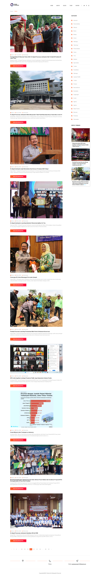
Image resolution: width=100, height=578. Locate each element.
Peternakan (76, 119)
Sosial (74, 98)
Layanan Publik (76, 76)
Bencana (75, 112)
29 (24, 549)
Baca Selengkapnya (18, 65)
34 (40, 549)
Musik (74, 31)
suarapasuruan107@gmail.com (78, 564)
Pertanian (75, 115)
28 (21, 549)
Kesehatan (75, 91)
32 (34, 549)
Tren (74, 55)
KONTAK (77, 5)
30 (27, 549)
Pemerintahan (76, 23)
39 (48, 549)
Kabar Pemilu (76, 108)
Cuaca (74, 52)
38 (45, 549)
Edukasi (75, 59)
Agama (75, 101)
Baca (80, 146)
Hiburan (75, 27)
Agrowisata (76, 62)
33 (37, 549)
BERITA (58, 5)
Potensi (75, 84)
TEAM (71, 5)
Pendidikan (76, 69)
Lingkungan (76, 94)
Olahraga (75, 41)
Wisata (75, 34)
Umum (74, 38)
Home (51, 5)
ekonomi (75, 20)
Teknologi (75, 45)
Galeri (64, 5)
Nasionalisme (76, 87)
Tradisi (75, 66)
